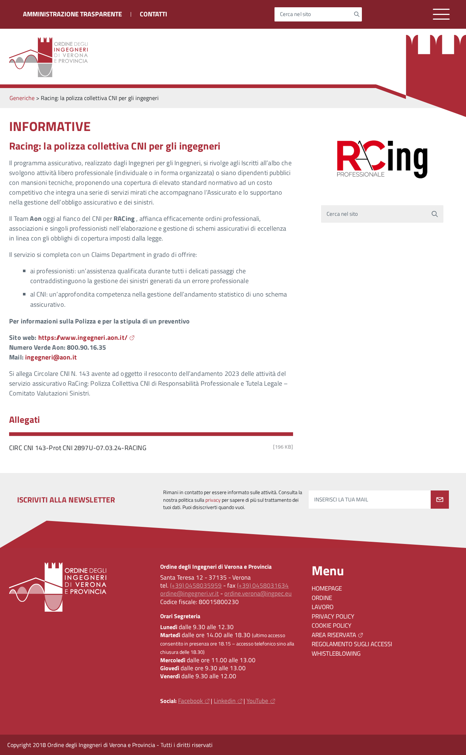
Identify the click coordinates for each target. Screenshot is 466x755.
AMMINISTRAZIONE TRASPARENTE (72, 14)
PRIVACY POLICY (333, 616)
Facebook (190, 701)
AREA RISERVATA (334, 635)
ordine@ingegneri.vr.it (189, 593)
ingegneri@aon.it (51, 357)
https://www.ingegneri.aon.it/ (82, 337)
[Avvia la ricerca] (357, 14)
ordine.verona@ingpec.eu (258, 593)
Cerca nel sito (295, 14)
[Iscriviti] (440, 499)
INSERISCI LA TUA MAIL (341, 500)
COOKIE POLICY (331, 625)
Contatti (153, 14)
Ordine (322, 598)
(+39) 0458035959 (196, 585)
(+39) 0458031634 (263, 585)
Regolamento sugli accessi (352, 644)
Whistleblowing (336, 653)
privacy (213, 500)
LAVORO (322, 607)
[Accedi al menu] (441, 14)
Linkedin (225, 701)
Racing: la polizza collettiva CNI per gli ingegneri (114, 146)
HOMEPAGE (327, 588)
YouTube (257, 701)
